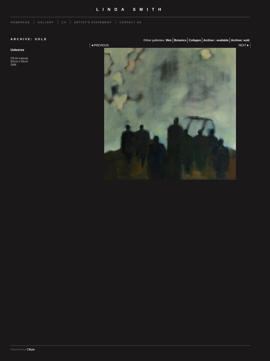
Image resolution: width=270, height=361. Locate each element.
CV (64, 22)
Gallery (46, 22)
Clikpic (31, 349)
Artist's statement (93, 22)
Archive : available (216, 40)
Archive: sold (240, 40)
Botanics (180, 40)
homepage (20, 22)
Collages (195, 40)
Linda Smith (130, 9)
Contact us (130, 22)
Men (169, 40)
